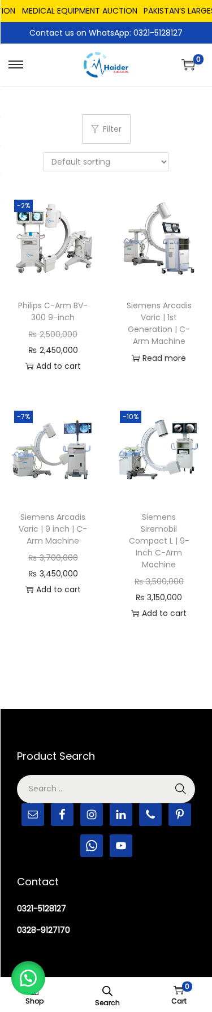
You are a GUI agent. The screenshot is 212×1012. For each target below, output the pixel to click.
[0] (188, 64)
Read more (164, 358)
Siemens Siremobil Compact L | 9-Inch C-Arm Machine (159, 540)
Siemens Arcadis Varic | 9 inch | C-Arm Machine (53, 528)
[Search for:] (106, 788)
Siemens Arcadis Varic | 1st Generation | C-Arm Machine (159, 323)
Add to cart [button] (58, 366)
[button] (28, 978)
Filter (112, 129)
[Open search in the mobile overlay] (107, 990)
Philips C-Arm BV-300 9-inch (53, 311)
